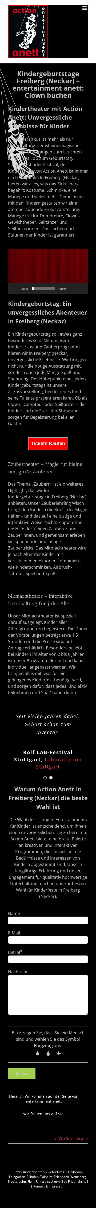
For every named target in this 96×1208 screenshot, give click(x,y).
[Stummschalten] (72, 288)
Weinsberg (78, 1178)
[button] (48, 271)
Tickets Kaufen (48, 443)
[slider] (43, 288)
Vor (80, 1140)
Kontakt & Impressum (49, 1188)
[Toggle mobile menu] (85, 8)
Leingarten (17, 1178)
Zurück (66, 1140)
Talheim (46, 1178)
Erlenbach (61, 1178)
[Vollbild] (81, 288)
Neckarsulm (17, 1183)
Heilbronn (75, 1173)
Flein (30, 1183)
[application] (48, 271)
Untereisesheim (48, 1183)
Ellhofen (33, 1178)
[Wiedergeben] (15, 288)
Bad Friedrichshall (74, 1183)
